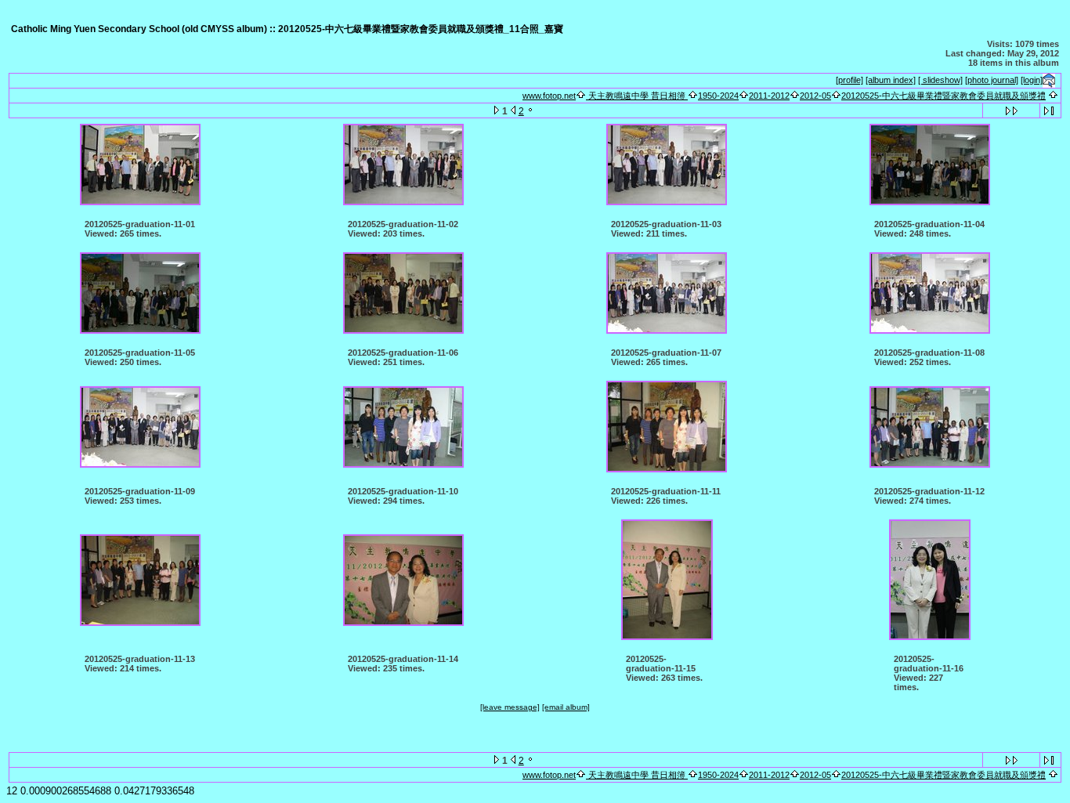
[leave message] (510, 707)
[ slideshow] (940, 80)
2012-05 (815, 95)
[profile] (849, 80)
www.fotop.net (549, 95)
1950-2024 (718, 95)
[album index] (891, 80)
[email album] (566, 707)
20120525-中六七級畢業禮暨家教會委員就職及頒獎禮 (943, 95)
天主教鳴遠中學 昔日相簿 (637, 95)
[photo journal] (991, 80)
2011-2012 (769, 95)
